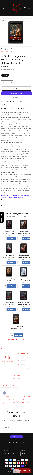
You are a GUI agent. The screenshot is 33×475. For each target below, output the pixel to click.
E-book (5, 75)
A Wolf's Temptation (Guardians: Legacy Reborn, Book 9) (16, 328)
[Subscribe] (28, 428)
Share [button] (4, 205)
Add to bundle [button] (11, 239)
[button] (3, 8)
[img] (5, 52)
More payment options (16, 97)
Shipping (3, 69)
